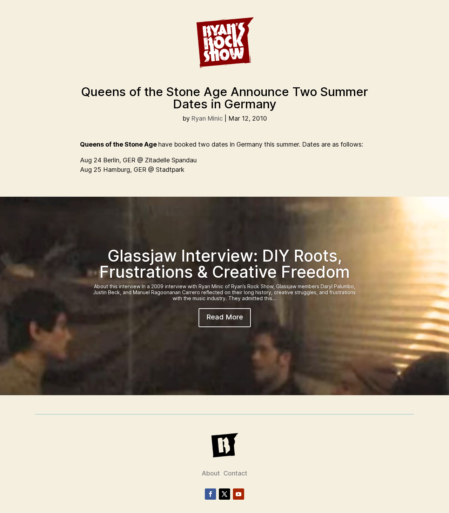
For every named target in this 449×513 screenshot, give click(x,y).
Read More (224, 317)
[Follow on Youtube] (238, 494)
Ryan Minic (207, 118)
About (211, 473)
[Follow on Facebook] (210, 494)
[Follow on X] (224, 494)
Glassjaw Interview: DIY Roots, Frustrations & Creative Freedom (224, 264)
